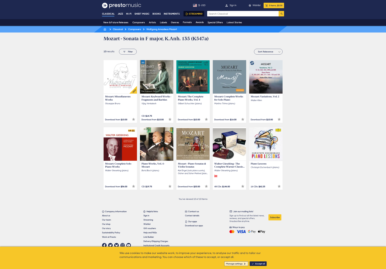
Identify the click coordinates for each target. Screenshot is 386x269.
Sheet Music (142, 13)
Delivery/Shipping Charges (155, 241)
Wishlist (257, 5)
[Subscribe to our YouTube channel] (129, 245)
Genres (175, 22)
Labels (163, 22)
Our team (106, 220)
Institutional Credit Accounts (156, 245)
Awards (200, 22)
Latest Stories (234, 22)
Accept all (260, 263)
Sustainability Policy (111, 232)
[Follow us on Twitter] (111, 245)
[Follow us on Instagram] (123, 245)
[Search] (281, 13)
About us (106, 215)
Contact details (192, 215)
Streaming (196, 13)
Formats (187, 22)
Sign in (233, 5)
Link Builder (148, 237)
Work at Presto (109, 237)
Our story (106, 228)
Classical (108, 13)
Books (157, 13)
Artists (152, 22)
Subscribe (275, 217)
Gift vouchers (149, 228)
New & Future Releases (115, 22)
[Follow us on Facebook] (105, 245)
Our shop (106, 224)
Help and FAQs (150, 232)
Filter (130, 51)
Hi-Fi (128, 13)
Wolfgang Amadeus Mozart (161, 29)
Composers (138, 22)
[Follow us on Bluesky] (117, 245)
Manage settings (234, 263)
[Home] (105, 29)
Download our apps (194, 225)
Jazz (120, 13)
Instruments (172, 13)
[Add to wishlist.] (133, 119)
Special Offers (215, 22)
